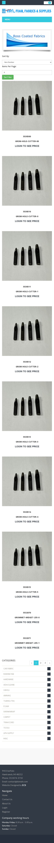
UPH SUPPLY (8, 733)
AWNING (7, 695)
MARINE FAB (8, 674)
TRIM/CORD (8, 722)
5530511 (27, 286)
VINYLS (6, 690)
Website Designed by (14, 785)
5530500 (27, 136)
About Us (6, 803)
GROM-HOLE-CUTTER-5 (27, 592)
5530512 (27, 361)
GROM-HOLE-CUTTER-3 (27, 441)
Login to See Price (27, 146)
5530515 (27, 587)
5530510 (27, 211)
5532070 (27, 612)
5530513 (27, 437)
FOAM (6, 706)
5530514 (27, 512)
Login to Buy (27, 130)
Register (6, 811)
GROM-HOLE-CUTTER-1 (27, 291)
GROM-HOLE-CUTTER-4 (27, 517)
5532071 (27, 638)
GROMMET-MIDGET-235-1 (27, 643)
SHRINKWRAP (9, 712)
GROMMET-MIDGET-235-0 (27, 617)
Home (4, 795)
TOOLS (6, 728)
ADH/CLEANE (9, 685)
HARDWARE (8, 679)
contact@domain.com (18, 781)
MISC (5, 738)
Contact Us (7, 799)
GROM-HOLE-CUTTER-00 (27, 141)
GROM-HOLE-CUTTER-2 (27, 366)
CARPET (6, 717)
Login (4, 807)
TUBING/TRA (9, 701)
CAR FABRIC (8, 669)
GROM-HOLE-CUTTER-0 (27, 216)
